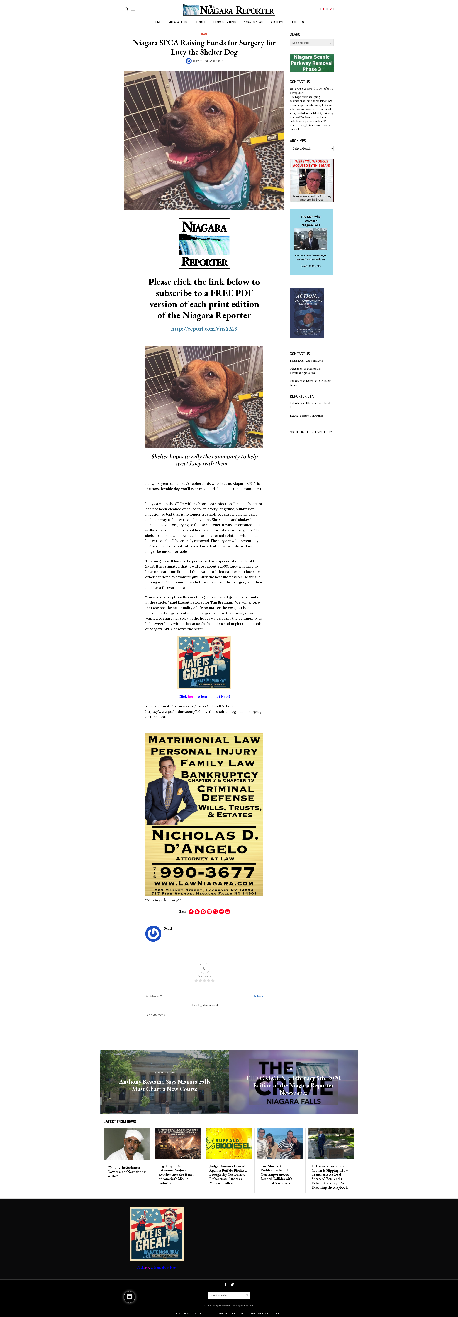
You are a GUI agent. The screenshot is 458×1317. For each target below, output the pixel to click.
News (204, 33)
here (192, 696)
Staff (199, 61)
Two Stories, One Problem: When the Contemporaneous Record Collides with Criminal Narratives (276, 1174)
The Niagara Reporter (242, 1305)
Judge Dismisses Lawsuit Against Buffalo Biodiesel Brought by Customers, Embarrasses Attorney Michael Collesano (228, 1174)
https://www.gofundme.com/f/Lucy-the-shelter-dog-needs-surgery (203, 711)
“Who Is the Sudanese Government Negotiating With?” (126, 1171)
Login (260, 995)
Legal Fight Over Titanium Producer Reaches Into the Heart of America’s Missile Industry (176, 1174)
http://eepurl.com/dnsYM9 (204, 328)
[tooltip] (323, 9)
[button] (330, 42)
